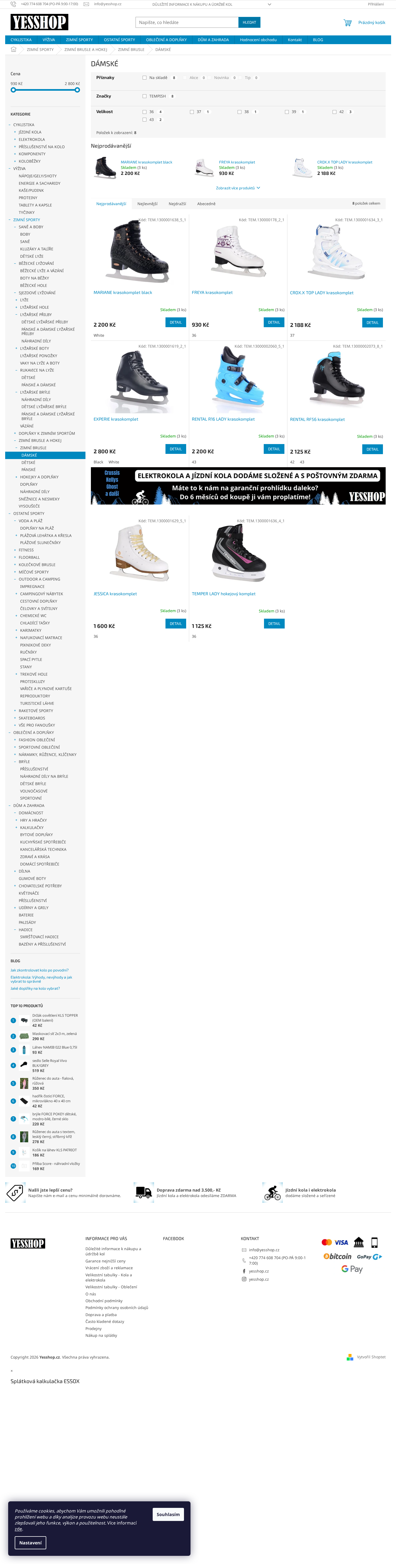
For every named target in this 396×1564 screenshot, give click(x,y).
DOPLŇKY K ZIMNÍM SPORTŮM (47, 433)
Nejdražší (177, 203)
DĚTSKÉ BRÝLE (33, 783)
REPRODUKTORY (35, 696)
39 (298, 111)
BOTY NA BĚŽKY (34, 278)
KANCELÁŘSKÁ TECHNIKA (43, 849)
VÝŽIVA (19, 168)
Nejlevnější (147, 203)
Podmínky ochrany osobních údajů (116, 1307)
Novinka (224, 77)
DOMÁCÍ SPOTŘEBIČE (39, 864)
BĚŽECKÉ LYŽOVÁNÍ (36, 263)
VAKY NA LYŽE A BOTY (40, 363)
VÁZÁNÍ (26, 426)
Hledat (249, 22)
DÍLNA (24, 871)
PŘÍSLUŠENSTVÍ (34, 769)
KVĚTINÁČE (29, 893)
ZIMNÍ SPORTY (26, 219)
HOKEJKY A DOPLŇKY (39, 476)
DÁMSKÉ (29, 455)
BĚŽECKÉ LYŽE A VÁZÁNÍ (42, 270)
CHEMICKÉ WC (33, 615)
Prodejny (93, 1328)
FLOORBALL (29, 557)
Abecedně (206, 203)
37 (203, 111)
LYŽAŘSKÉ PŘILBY (36, 314)
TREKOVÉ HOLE (34, 674)
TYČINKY (27, 212)
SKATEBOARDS (32, 718)
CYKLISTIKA (23, 124)
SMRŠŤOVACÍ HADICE (39, 936)
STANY (26, 666)
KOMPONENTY (32, 153)
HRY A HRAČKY (33, 820)
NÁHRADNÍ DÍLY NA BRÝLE (44, 776)
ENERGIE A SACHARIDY (39, 183)
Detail (176, 322)
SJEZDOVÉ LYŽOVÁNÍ (37, 292)
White (99, 335)
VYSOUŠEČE (29, 506)
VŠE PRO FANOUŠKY (37, 725)
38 (250, 111)
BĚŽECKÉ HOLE (33, 285)
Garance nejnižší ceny (105, 1261)
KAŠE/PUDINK (31, 190)
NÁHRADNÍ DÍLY (36, 341)
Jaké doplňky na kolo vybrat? (35, 988)
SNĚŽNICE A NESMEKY (39, 499)
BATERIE (26, 915)
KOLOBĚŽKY (30, 161)
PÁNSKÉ (29, 469)
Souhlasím (168, 1514)
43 (155, 119)
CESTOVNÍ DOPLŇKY (38, 601)
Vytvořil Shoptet (371, 1356)
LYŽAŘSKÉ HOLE (34, 307)
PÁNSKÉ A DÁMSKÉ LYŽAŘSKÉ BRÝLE (48, 416)
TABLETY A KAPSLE (35, 205)
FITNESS (26, 549)
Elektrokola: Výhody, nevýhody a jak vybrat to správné (41, 979)
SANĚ (25, 241)
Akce (197, 77)
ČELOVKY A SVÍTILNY (38, 608)
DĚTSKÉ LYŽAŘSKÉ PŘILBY (45, 321)
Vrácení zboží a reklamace (109, 1267)
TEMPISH (161, 96)
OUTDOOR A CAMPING (39, 579)
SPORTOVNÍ (31, 798)
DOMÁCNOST (31, 812)
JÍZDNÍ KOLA (30, 132)
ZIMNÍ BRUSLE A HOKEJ (40, 440)
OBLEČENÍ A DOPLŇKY (33, 732)
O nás (90, 1293)
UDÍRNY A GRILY (33, 907)
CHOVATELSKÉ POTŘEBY (40, 885)
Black (98, 461)
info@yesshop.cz (264, 1249)
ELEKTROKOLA (32, 139)
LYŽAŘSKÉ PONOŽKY (38, 355)
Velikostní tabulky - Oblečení (111, 1286)
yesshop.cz (259, 1271)
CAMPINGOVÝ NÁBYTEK (41, 593)
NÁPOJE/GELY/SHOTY (38, 175)
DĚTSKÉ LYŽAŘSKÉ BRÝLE (44, 406)
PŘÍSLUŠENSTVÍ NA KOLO (42, 146)
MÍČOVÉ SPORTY (34, 572)
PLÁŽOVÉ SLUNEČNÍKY (40, 542)
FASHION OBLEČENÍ (37, 739)
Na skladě (162, 77)
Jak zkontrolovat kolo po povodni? (40, 970)
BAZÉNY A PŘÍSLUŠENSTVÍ (42, 944)
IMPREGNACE (32, 586)
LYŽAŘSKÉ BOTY (34, 348)
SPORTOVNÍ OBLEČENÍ (39, 747)
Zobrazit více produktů (235, 188)
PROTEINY (28, 197)
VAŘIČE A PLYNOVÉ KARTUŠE (46, 688)
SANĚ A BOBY (31, 226)
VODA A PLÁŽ (30, 520)
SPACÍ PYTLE (31, 659)
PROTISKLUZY (32, 681)
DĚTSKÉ (28, 377)
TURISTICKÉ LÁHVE (37, 703)
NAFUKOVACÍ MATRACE (41, 637)
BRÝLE (24, 761)
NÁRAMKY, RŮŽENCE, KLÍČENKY (47, 754)
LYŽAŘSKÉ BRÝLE (35, 392)
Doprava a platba (101, 1314)
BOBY (25, 234)
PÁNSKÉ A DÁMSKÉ (39, 384)
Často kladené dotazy (104, 1321)
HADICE (26, 929)
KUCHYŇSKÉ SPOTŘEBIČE (43, 842)
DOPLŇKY (29, 484)
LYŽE (24, 299)
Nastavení (30, 1543)
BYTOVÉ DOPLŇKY (36, 834)
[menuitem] (21, 39)
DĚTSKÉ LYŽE (32, 256)
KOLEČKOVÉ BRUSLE (37, 564)
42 (345, 111)
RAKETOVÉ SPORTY (36, 710)
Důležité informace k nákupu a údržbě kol (192, 4)
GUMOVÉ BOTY (32, 878)
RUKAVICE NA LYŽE (37, 370)
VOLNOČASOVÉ (34, 791)
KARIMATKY (30, 630)
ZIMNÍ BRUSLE (33, 447)
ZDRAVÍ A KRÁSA (35, 856)
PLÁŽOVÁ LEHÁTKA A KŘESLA (46, 535)
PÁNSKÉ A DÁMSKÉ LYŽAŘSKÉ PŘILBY (48, 331)
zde (18, 1529)
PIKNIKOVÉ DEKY (35, 645)
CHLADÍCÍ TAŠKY (35, 622)
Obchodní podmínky (103, 1300)
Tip (251, 77)
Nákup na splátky (101, 1335)
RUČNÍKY (28, 652)
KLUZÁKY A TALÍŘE (36, 248)
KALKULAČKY (32, 827)
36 (155, 111)
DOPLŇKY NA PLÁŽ (37, 528)
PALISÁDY (27, 922)
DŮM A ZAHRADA (28, 805)
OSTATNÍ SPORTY (28, 513)
